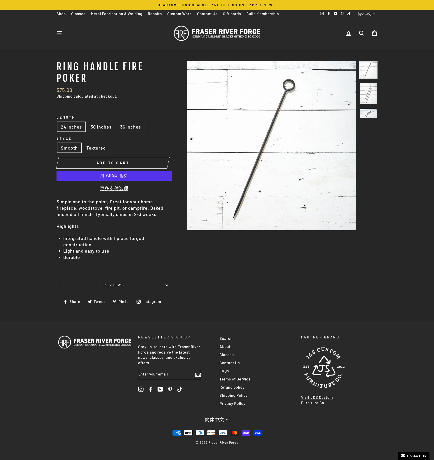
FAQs (224, 370)
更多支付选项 (114, 188)
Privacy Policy (232, 403)
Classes (78, 13)
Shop (61, 13)
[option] (217, 5)
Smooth (69, 147)
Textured (96, 147)
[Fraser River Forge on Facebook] (150, 389)
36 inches (130, 126)
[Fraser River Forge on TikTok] (179, 389)
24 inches (71, 126)
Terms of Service (235, 379)
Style (64, 138)
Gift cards (232, 13)
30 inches (101, 126)
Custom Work (179, 13)
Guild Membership (262, 13)
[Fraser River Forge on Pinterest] (170, 389)
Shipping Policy (233, 395)
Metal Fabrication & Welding (116, 13)
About (225, 346)
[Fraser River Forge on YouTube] (160, 389)
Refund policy (232, 387)
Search (226, 338)
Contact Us (207, 13)
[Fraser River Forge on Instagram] (141, 389)
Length (66, 117)
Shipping (65, 96)
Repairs (155, 13)
